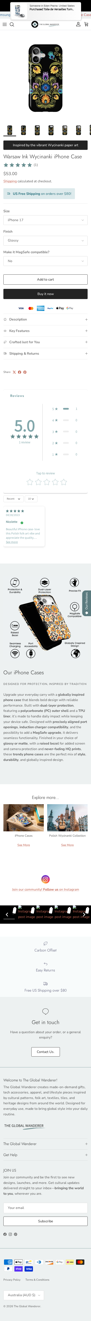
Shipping (10, 181)
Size (6, 211)
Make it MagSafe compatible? (26, 252)
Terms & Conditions (37, 1280)
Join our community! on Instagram (45, 889)
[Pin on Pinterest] (24, 372)
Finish (7, 231)
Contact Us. (45, 1052)
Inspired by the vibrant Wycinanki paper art (45, 145)
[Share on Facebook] (19, 372)
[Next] (84, 914)
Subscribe (45, 1221)
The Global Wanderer (27, 1306)
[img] (17, 165)
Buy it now (45, 294)
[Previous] (7, 914)
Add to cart (45, 279)
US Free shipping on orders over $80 (45, 5)
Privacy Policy (12, 1280)
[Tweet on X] (14, 372)
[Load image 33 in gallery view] (45, 75)
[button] (65, 409)
